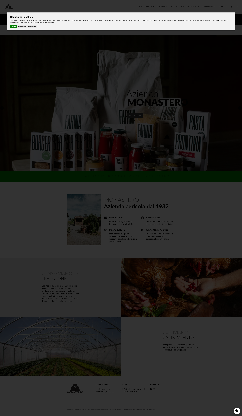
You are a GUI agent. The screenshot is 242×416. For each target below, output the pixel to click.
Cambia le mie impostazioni (27, 26)
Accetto (13, 26)
